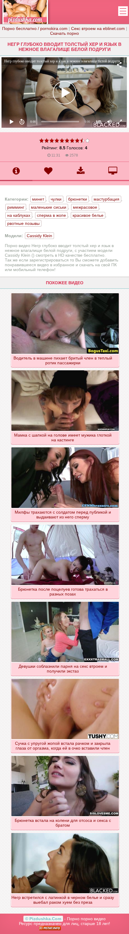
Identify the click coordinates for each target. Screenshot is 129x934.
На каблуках (18, 215)
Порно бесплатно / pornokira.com (35, 28)
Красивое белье (88, 215)
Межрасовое (85, 207)
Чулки (56, 199)
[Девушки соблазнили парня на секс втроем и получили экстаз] (65, 601)
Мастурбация (106, 199)
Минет (38, 199)
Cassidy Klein (39, 235)
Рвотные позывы (23, 223)
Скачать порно (64, 33)
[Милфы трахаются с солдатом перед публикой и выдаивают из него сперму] (65, 447)
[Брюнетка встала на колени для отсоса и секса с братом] (65, 755)
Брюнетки (77, 199)
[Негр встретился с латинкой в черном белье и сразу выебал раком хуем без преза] (65, 832)
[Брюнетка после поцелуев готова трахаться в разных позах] (65, 524)
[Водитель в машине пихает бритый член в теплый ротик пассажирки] (65, 293)
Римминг (15, 207)
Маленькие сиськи (48, 207)
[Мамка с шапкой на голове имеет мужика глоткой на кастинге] (65, 370)
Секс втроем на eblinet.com (98, 28)
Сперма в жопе (51, 215)
